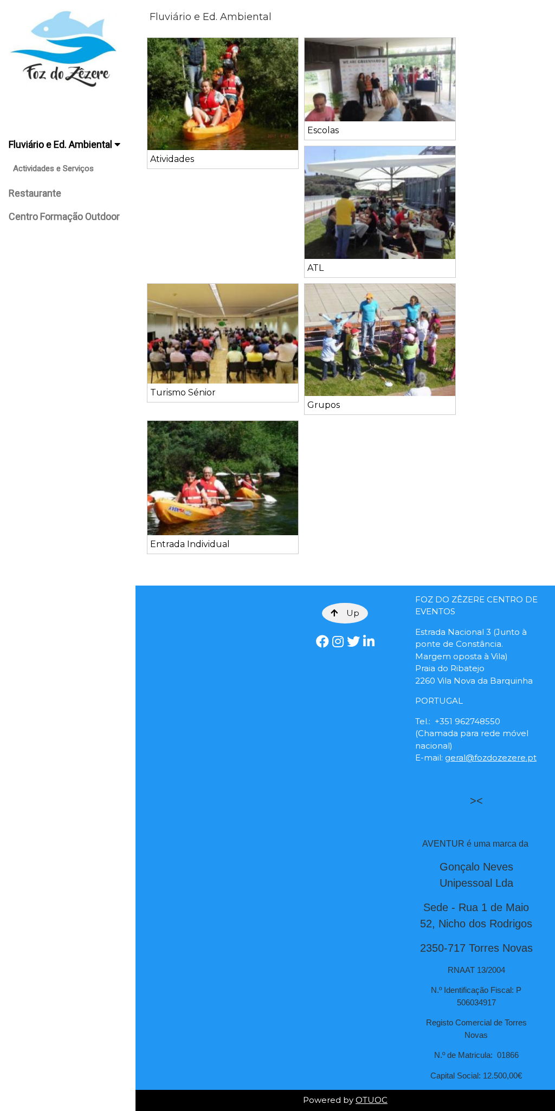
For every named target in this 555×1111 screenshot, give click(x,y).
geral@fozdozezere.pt (491, 757)
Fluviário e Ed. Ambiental (61, 144)
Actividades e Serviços (53, 168)
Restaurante (35, 193)
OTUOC (372, 1100)
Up (352, 613)
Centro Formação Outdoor (64, 216)
